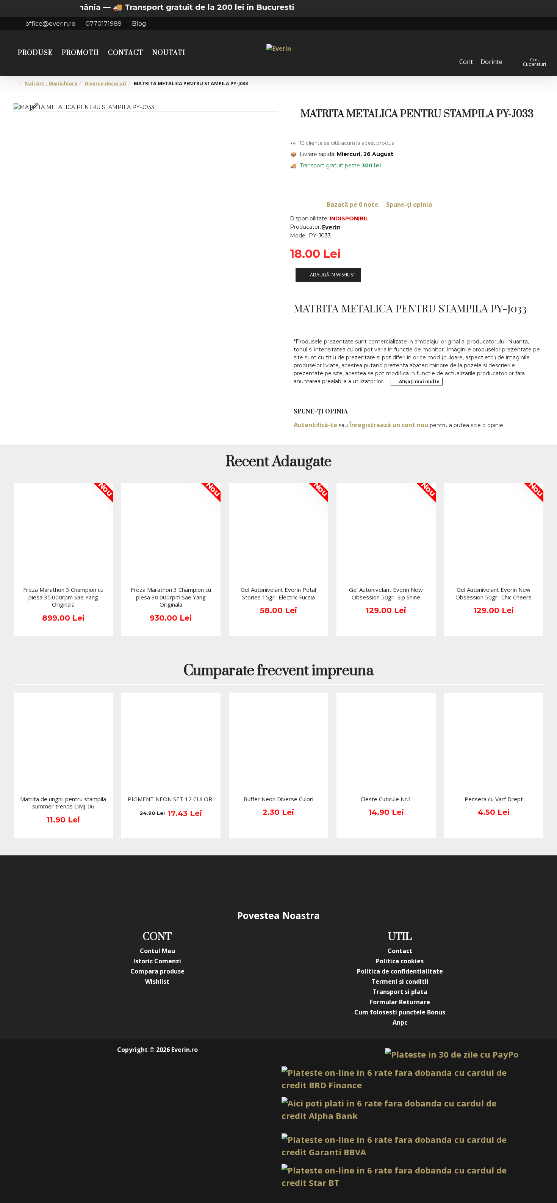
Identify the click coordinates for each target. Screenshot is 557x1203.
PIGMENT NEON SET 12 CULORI (171, 799)
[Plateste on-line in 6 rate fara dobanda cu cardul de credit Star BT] (400, 1176)
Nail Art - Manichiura (51, 83)
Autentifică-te (315, 425)
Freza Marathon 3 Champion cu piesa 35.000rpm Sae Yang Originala (63, 597)
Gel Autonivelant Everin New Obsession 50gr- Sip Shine (386, 593)
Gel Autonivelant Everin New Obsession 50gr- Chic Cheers (493, 593)
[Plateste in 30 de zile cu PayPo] (451, 1054)
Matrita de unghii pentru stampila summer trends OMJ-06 (63, 803)
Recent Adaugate (279, 462)
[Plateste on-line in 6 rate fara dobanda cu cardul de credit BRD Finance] (400, 1078)
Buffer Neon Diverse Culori (278, 799)
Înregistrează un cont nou (388, 425)
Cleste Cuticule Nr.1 (386, 799)
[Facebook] (202, 882)
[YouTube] (263, 882)
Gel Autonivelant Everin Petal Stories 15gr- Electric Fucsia (278, 593)
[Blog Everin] (354, 882)
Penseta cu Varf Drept (494, 799)
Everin (331, 227)
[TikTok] (324, 882)
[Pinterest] (293, 882)
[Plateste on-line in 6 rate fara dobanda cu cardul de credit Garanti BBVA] (400, 1145)
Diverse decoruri (105, 83)
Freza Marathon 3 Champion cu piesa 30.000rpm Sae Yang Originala (171, 597)
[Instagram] (233, 882)
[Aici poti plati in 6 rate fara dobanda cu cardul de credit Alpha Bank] (400, 1109)
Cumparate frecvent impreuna (278, 671)
